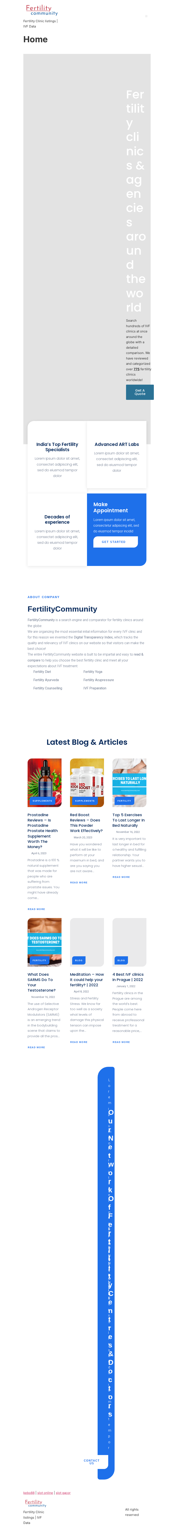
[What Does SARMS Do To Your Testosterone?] (45, 942)
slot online (45, 1493)
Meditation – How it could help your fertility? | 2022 (87, 980)
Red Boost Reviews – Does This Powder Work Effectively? (86, 823)
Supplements (42, 801)
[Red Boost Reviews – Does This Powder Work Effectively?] (87, 782)
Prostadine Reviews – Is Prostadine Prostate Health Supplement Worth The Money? (43, 830)
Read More (37, 908)
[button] (146, 16)
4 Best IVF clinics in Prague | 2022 (128, 977)
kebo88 (29, 1493)
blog (79, 960)
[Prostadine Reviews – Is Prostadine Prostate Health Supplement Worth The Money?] (45, 782)
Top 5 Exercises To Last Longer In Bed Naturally (128, 820)
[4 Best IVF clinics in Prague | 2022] (129, 942)
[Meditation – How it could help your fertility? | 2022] (87, 942)
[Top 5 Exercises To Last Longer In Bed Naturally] (129, 782)
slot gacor (63, 1493)
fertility (124, 801)
